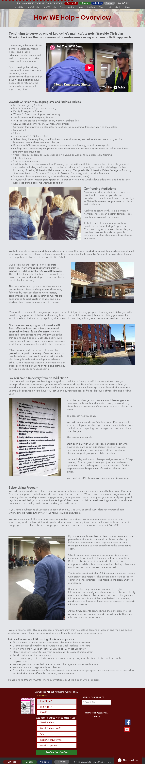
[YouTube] (127, 729)
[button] (18, 7)
